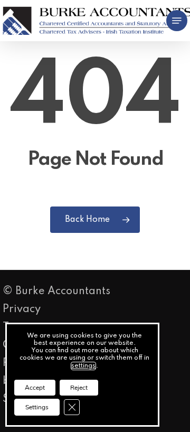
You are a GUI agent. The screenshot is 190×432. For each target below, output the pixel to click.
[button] (176, 20)
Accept (35, 387)
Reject (79, 387)
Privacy (22, 309)
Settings (37, 407)
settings (83, 366)
